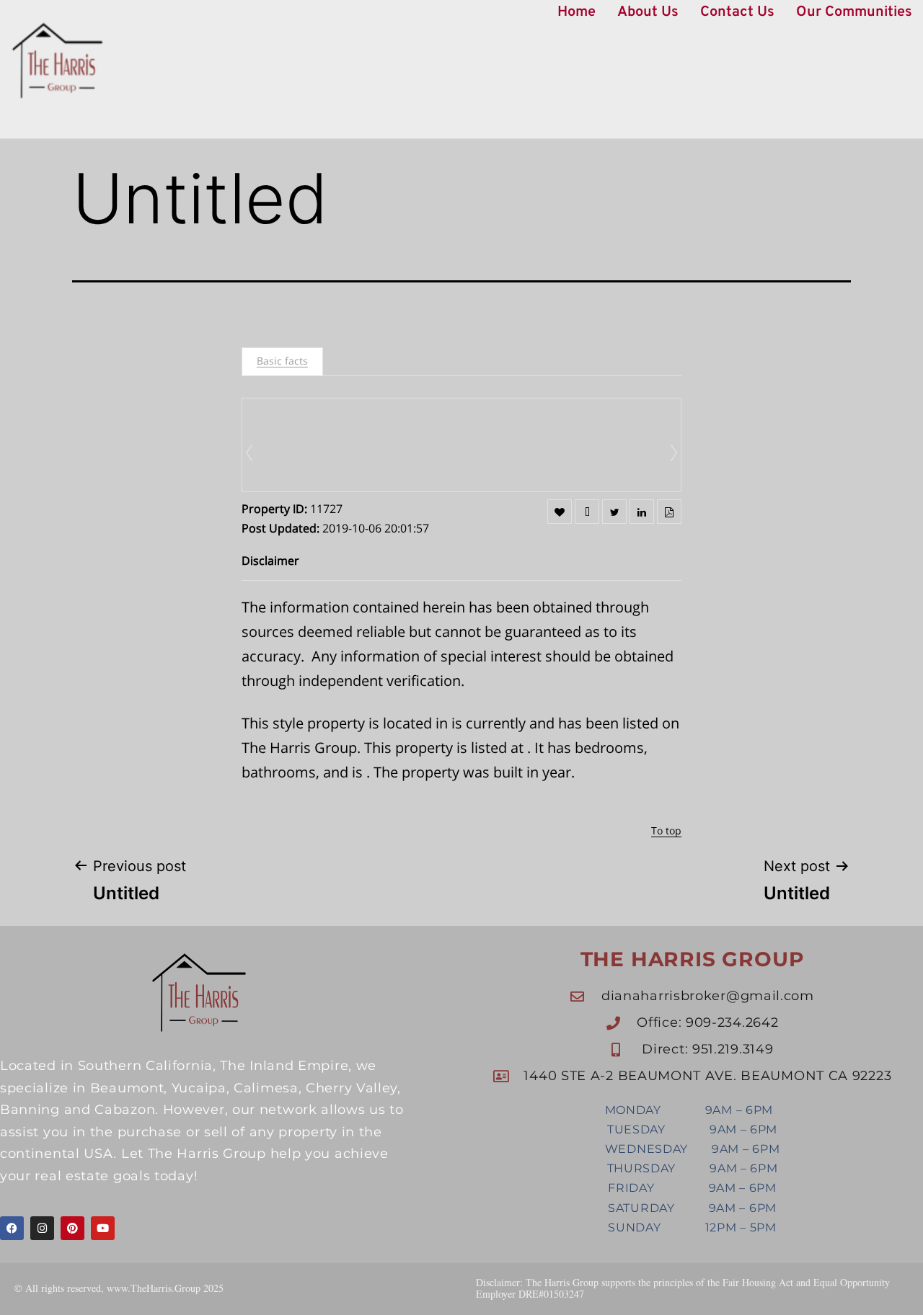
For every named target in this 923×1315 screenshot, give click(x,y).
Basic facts (282, 360)
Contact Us (737, 12)
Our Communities (854, 12)
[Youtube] (103, 1228)
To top (666, 830)
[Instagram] (42, 1228)
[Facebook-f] (12, 1228)
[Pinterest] (72, 1228)
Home (576, 12)
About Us (648, 12)
